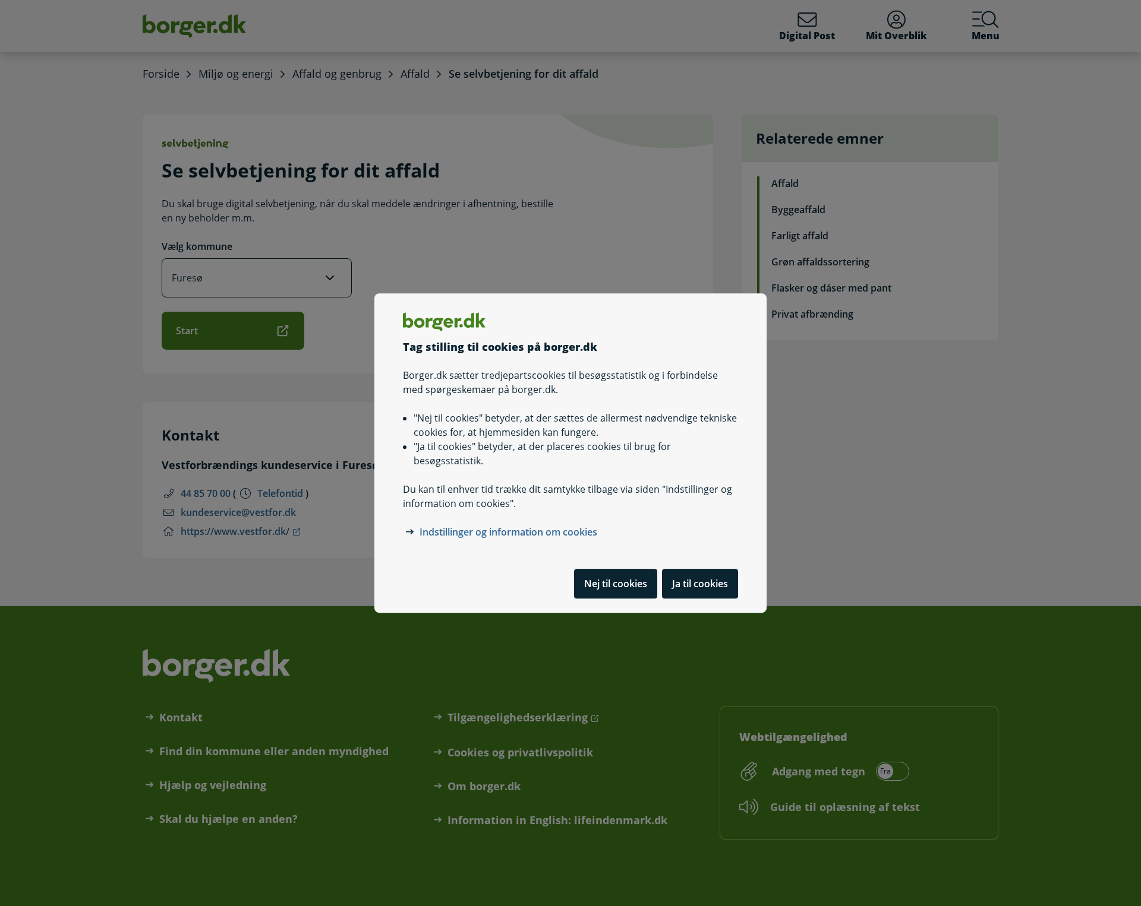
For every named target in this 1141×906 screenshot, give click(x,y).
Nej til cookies (615, 583)
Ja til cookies (700, 583)
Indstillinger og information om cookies (508, 531)
